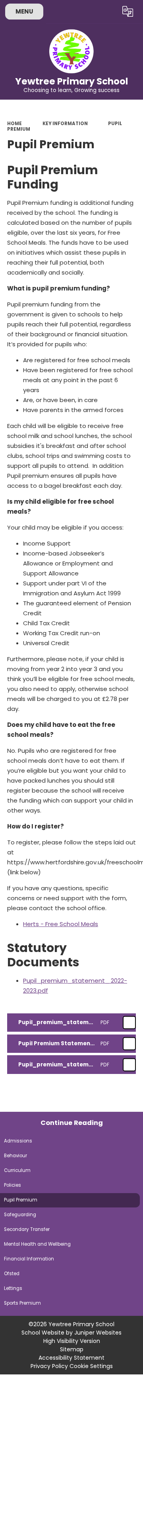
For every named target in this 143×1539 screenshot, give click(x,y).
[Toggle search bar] (108, 11)
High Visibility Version (71, 1341)
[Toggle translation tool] (128, 11)
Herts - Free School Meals (60, 924)
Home (14, 123)
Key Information (65, 123)
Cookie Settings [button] (91, 1366)
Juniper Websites (98, 1333)
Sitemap (71, 1349)
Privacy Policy (49, 1366)
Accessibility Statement (71, 1358)
